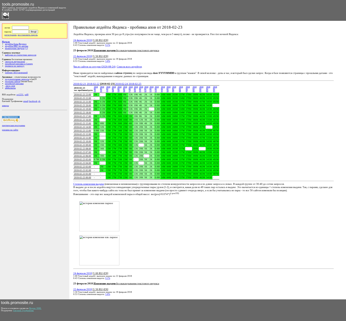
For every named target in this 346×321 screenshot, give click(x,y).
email (25, 101)
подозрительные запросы (17, 79)
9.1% (107, 45)
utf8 (26, 95)
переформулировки (14, 84)
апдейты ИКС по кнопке (16, 46)
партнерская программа (13, 125)
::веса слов (10, 86)
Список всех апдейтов (129, 66)
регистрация (10, 35)
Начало (6, 42)
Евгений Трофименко (23, 310)
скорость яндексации (15, 61)
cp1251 (19, 95)
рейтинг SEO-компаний (16, 72)
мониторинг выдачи (14, 48)
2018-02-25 (135, 83)
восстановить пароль (28, 35)
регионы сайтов (12, 81)
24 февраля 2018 (82, 40)
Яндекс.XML (35, 308)
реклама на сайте (10, 130)
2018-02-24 (121, 83)
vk (39, 101)
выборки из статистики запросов (20, 55)
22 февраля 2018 (82, 56)
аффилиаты (10, 88)
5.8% (107, 61)
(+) (26, 48)
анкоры (5, 106)
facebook (33, 101)
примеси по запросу (14, 66)
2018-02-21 (79, 83)
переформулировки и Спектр (19, 64)
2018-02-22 (93, 83)
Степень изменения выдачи (88, 183)
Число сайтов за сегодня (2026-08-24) (94, 66)
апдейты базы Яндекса (15, 44)
